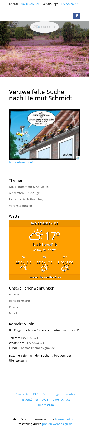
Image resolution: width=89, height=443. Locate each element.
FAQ (36, 394)
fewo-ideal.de (64, 419)
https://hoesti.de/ (21, 162)
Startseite (22, 394)
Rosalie (14, 307)
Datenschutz (61, 399)
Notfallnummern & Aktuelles (29, 187)
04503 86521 (29, 338)
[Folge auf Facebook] (76, 16)
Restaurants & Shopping (26, 199)
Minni (13, 313)
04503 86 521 (30, 4)
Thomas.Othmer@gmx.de (37, 348)
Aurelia (14, 294)
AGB (45, 399)
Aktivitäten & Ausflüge (24, 193)
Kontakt (71, 394)
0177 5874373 (34, 343)
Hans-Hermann (19, 301)
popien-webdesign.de (57, 424)
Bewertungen (52, 394)
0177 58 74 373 (69, 4)
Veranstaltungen (20, 206)
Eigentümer (30, 399)
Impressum (46, 405)
